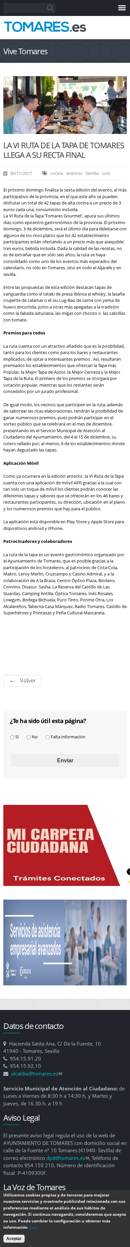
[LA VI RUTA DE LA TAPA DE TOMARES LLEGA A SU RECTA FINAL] (65, 131)
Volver (28, 680)
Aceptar (14, 1238)
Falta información (68, 737)
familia (92, 173)
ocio (106, 173)
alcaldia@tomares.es (36, 1073)
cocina (56, 173)
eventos (74, 173)
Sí (17, 737)
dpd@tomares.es (67, 1158)
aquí (33, 1227)
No (35, 737)
